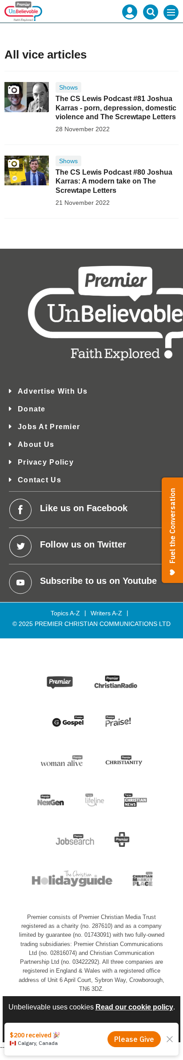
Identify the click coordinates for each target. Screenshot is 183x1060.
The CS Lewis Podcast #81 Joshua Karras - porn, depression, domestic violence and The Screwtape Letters (116, 108)
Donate (32, 409)
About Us (36, 444)
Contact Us (39, 480)
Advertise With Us (53, 391)
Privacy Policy (46, 462)
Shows (68, 87)
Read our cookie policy (134, 1007)
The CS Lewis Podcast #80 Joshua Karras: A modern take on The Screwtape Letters (114, 181)
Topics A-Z (65, 613)
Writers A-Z (106, 613)
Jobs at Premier (49, 426)
